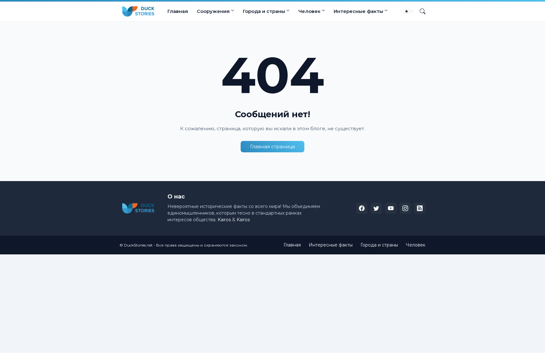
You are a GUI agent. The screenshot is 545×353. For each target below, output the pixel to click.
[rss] (419, 208)
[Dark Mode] (408, 11)
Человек (309, 11)
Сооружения (213, 11)
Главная (177, 11)
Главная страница (272, 146)
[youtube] (390, 208)
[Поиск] (420, 11)
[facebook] (361, 208)
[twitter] (376, 208)
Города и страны (264, 11)
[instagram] (405, 208)
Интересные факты (358, 11)
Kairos (224, 219)
